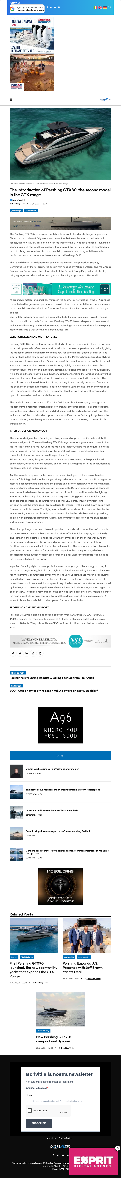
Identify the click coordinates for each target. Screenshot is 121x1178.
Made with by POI (60, 1169)
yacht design (16, 210)
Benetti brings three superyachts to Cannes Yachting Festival (58, 831)
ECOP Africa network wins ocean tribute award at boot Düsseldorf (54, 690)
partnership (69, 957)
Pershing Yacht (18, 204)
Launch (14, 957)
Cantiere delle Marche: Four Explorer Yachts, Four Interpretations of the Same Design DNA (67, 852)
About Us (51, 1138)
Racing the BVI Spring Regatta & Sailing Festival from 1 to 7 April (52, 678)
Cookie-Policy (65, 1138)
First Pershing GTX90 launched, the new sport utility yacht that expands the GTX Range (33, 969)
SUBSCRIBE (39, 1123)
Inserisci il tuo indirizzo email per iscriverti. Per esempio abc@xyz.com (54, 1101)
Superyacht (18, 199)
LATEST (60, 755)
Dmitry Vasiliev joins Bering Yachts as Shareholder (52, 768)
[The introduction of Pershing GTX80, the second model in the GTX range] (27, 653)
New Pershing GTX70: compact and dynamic (54, 1039)
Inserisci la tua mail (36, 1088)
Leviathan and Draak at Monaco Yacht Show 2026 (52, 810)
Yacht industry (31, 210)
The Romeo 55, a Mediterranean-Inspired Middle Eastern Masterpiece (63, 789)
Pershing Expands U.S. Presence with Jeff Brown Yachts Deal (83, 967)
